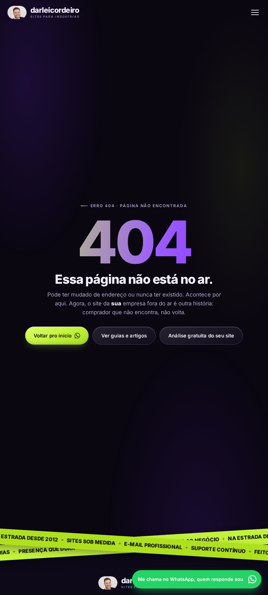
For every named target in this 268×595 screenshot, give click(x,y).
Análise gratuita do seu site (201, 336)
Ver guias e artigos (124, 336)
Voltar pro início (53, 336)
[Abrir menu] (255, 12)
